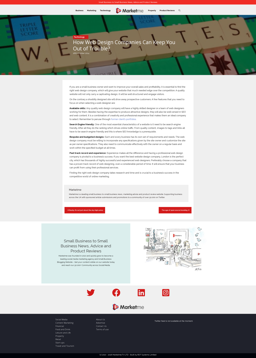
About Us (100, 319)
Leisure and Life (63, 332)
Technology (105, 10)
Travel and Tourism (65, 346)
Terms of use (102, 329)
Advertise (100, 322)
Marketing (91, 10)
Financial (60, 326)
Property (152, 10)
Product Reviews (167, 10)
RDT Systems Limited (146, 355)
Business (79, 10)
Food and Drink (63, 329)
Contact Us (101, 326)
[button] (179, 10)
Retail (58, 339)
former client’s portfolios (123, 119)
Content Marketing (64, 322)
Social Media (61, 319)
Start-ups (60, 342)
